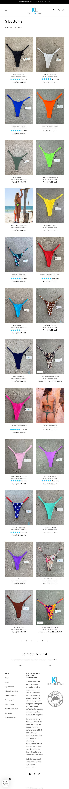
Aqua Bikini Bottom (18, 325)
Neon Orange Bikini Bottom (50, 126)
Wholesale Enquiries (11, 691)
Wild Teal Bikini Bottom (18, 274)
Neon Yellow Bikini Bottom (18, 225)
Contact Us (8, 713)
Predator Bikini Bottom (50, 425)
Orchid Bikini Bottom (50, 476)
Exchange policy (10, 700)
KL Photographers (10, 717)
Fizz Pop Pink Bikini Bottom (19, 425)
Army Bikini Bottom (18, 177)
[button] (6, 10)
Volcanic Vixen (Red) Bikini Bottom (50, 274)
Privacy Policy (9, 704)
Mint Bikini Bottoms (50, 527)
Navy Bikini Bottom (18, 376)
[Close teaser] (10, 779)
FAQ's (7, 678)
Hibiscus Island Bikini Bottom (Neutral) (50, 579)
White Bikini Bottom (50, 74)
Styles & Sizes (9, 687)
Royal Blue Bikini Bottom (19, 126)
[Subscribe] (50, 665)
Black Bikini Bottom (18, 74)
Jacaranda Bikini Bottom (19, 579)
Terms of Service (10, 695)
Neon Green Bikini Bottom (50, 177)
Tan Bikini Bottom (19, 627)
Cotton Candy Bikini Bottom (19, 476)
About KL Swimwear (11, 709)
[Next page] (48, 641)
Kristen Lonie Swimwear (36, 788)
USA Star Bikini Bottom (18, 527)
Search (7, 682)
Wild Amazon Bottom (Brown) (50, 376)
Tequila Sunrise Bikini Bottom (50, 627)
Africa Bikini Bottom (50, 325)
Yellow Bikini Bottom (50, 225)
